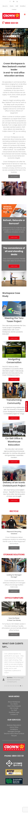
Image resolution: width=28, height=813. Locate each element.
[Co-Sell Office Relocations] (14, 422)
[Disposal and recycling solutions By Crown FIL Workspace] (14, 515)
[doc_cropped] (14, 342)
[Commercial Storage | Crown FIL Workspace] (14, 559)
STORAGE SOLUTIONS (14, 554)
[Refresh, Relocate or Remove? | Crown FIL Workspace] (14, 205)
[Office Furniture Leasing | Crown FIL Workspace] (14, 602)
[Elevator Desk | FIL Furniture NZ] (14, 271)
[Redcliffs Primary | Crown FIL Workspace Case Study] (14, 466)
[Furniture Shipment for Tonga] (14, 383)
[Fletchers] (14, 302)
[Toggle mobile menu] (25, 14)
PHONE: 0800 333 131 (14, 756)
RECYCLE (14, 511)
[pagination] (5, 685)
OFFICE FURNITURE (14, 598)
